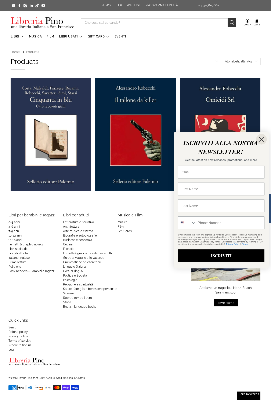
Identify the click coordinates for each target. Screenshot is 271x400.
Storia (67, 302)
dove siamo (225, 302)
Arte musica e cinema (78, 231)
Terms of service (19, 340)
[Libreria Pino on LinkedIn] (31, 5)
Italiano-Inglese (19, 257)
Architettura (71, 226)
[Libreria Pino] (42, 23)
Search (13, 327)
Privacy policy (18, 336)
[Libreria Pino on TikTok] (37, 5)
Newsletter (111, 5)
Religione (14, 266)
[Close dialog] (261, 139)
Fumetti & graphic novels (25, 244)
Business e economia (77, 240)
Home (15, 52)
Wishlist (134, 5)
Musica (35, 36)
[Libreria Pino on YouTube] (43, 5)
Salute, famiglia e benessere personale (90, 289)
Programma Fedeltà (161, 5)
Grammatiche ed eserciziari (82, 262)
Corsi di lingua (73, 271)
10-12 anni (15, 235)
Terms (245, 244)
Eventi (120, 36)
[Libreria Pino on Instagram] (25, 5)
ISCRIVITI (221, 255)
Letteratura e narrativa (78, 222)
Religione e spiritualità (78, 284)
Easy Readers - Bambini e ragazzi (31, 271)
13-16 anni (15, 240)
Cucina (68, 244)
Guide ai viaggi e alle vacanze (83, 257)
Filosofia (68, 249)
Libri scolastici (18, 249)
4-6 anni (14, 226)
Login (12, 349)
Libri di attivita (18, 253)
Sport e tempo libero (77, 297)
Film (50, 36)
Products (32, 52)
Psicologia (70, 280)
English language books (79, 306)
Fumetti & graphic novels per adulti (87, 253)
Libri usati (68, 36)
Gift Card (96, 36)
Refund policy (18, 332)
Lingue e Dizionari (75, 266)
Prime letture (17, 262)
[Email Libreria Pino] (13, 5)
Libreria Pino (24, 377)
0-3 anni (14, 222)
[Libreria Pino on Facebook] (19, 5)
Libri (15, 36)
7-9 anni (13, 231)
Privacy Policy (232, 244)
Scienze (68, 293)
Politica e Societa (75, 275)
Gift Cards (125, 231)
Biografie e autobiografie (80, 235)
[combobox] (187, 223)
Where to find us (19, 345)
